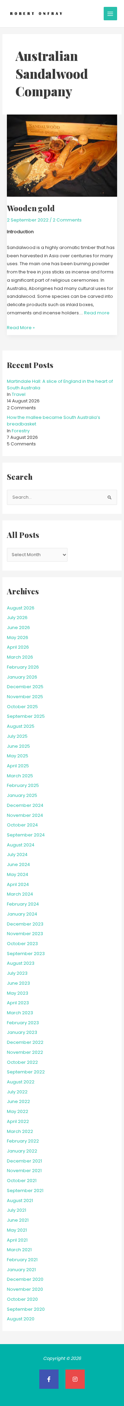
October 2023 (22, 944)
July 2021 (16, 1210)
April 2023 (18, 1003)
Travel (18, 394)
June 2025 (18, 746)
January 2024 (22, 914)
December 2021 (24, 1161)
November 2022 (25, 1052)
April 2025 (18, 766)
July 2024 (17, 854)
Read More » (21, 327)
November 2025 (25, 697)
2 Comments (67, 220)
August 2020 (20, 1319)
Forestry (21, 431)
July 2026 (17, 617)
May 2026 (17, 637)
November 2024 (25, 815)
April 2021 (17, 1240)
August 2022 (20, 1082)
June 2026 (18, 627)
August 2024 (20, 845)
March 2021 (19, 1250)
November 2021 (24, 1171)
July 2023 (17, 973)
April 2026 (18, 647)
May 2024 (17, 874)
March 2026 (20, 657)
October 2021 (22, 1180)
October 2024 (22, 825)
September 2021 (25, 1190)
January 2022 (22, 1151)
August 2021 (20, 1200)
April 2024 (18, 884)
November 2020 (25, 1289)
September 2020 (26, 1309)
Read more (97, 313)
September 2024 (26, 835)
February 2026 (23, 667)
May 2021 (17, 1230)
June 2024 (18, 864)
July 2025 (17, 736)
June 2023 (18, 983)
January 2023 (22, 1032)
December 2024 (25, 805)
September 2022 (26, 1072)
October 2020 (22, 1299)
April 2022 (18, 1121)
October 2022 (22, 1062)
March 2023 (20, 1013)
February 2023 (23, 1023)
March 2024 (20, 894)
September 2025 (26, 716)
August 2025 (20, 726)
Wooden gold (31, 208)
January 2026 (22, 677)
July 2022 (17, 1092)
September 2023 (26, 953)
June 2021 (18, 1220)
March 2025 (20, 776)
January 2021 (21, 1270)
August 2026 (20, 608)
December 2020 (25, 1279)
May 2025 (17, 756)
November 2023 (25, 934)
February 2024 (23, 904)
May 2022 (17, 1111)
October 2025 (22, 707)
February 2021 (22, 1260)
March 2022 (20, 1131)
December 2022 (25, 1042)
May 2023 (17, 993)
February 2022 (23, 1141)
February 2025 (23, 785)
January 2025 (22, 795)
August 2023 (20, 963)
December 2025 (25, 687)
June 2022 (18, 1101)
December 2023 (25, 924)
